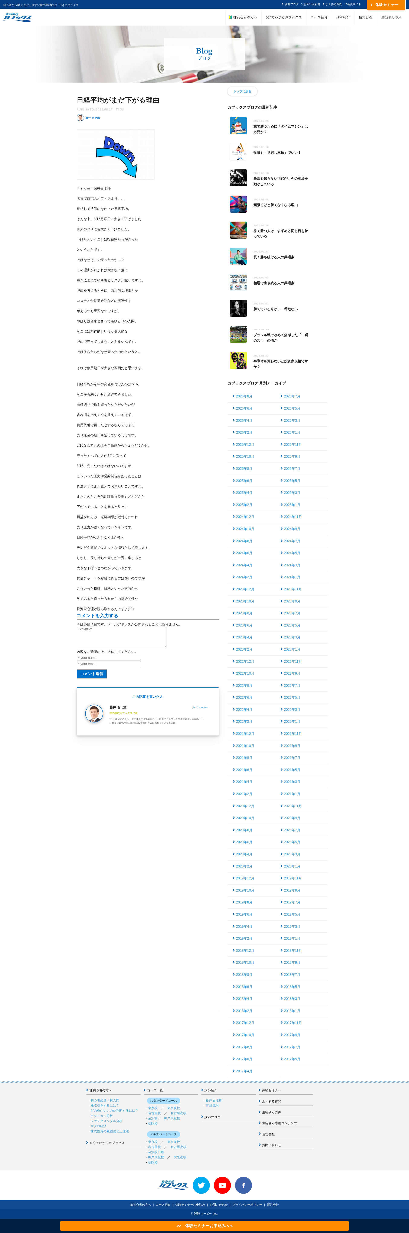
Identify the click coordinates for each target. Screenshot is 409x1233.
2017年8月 (244, 1047)
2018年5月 (292, 987)
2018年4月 (244, 999)
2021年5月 (292, 770)
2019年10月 (245, 890)
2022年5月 (292, 697)
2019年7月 (292, 902)
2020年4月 (244, 854)
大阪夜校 (180, 1157)
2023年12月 (245, 589)
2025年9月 (292, 456)
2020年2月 (244, 866)
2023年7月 (292, 613)
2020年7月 (292, 830)
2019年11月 (293, 878)
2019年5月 (292, 914)
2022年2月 (244, 721)
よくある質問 (333, 4)
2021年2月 (244, 794)
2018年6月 (244, 987)
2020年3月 (292, 854)
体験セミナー (271, 1090)
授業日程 (365, 17)
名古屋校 (154, 1113)
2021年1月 (292, 794)
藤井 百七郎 (214, 1100)
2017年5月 (292, 1059)
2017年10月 (245, 1035)
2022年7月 (292, 685)
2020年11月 (293, 806)
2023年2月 (244, 649)
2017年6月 (244, 1059)
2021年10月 (245, 746)
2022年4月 (244, 709)
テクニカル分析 (102, 1116)
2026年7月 (292, 396)
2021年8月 (244, 758)
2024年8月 (244, 541)
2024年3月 (292, 565)
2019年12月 (245, 878)
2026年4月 (244, 420)
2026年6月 (244, 408)
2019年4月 (244, 926)
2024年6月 (244, 553)
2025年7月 (292, 468)
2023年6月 (244, 625)
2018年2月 (244, 1011)
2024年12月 (245, 517)
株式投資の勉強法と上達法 (110, 1131)
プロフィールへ (200, 707)
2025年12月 (245, 444)
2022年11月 (293, 661)
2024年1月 (292, 577)
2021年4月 (244, 782)
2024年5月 (292, 553)
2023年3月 (292, 637)
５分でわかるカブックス (107, 1143)
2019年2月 (244, 938)
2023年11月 (293, 589)
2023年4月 (244, 637)
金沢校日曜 (156, 1152)
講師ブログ (292, 4)
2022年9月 (292, 673)
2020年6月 (244, 842)
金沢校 (153, 1118)
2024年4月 (244, 565)
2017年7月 (292, 1047)
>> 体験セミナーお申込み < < (205, 1225)
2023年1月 (292, 649)
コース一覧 (155, 1090)
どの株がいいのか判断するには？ (114, 1110)
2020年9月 (292, 818)
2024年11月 (293, 517)
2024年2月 (244, 577)
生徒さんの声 (391, 17)
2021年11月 (293, 733)
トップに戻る (242, 91)
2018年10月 (245, 962)
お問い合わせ (312, 4)
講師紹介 (343, 17)
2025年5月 (292, 481)
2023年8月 (244, 613)
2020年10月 (245, 818)
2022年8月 (244, 685)
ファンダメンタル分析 (106, 1121)
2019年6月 (244, 914)
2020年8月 (244, 830)
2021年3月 (292, 782)
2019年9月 (292, 890)
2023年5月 (292, 625)
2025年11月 (293, 444)
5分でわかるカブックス (284, 17)
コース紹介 (319, 17)
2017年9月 (292, 1035)
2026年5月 (292, 408)
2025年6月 (244, 481)
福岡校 (153, 1123)
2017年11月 (293, 1023)
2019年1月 (292, 938)
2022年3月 (292, 709)
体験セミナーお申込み (190, 1204)
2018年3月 (292, 999)
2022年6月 (244, 697)
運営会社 (268, 1134)
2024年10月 (245, 529)
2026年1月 (292, 432)
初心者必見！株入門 (105, 1100)
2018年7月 (292, 974)
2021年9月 (292, 746)
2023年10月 (245, 601)
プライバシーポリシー (247, 1204)
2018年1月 (292, 1011)
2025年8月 (244, 468)
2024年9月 (292, 529)
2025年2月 (244, 505)
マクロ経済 (99, 1126)
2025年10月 (245, 456)
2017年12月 (245, 1023)
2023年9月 (292, 601)
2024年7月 (292, 541)
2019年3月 (292, 926)
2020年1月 (292, 866)
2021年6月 (244, 770)
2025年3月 (292, 493)
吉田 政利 (212, 1105)
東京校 (153, 1108)
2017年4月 (244, 1071)
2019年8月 (244, 902)
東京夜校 (173, 1108)
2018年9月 (292, 962)
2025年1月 (292, 505)
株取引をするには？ (105, 1105)
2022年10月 (245, 673)
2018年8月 (244, 974)
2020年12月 (245, 806)
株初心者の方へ (243, 17)
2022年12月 (245, 661)
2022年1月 (292, 721)
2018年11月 (293, 950)
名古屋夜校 (178, 1113)
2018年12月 (245, 950)
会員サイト (354, 4)
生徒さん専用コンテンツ (279, 1123)
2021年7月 (292, 758)
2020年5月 (292, 842)
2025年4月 (244, 493)
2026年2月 (244, 432)
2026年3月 (292, 420)
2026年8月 (244, 396)
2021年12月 (245, 733)
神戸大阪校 (172, 1118)
